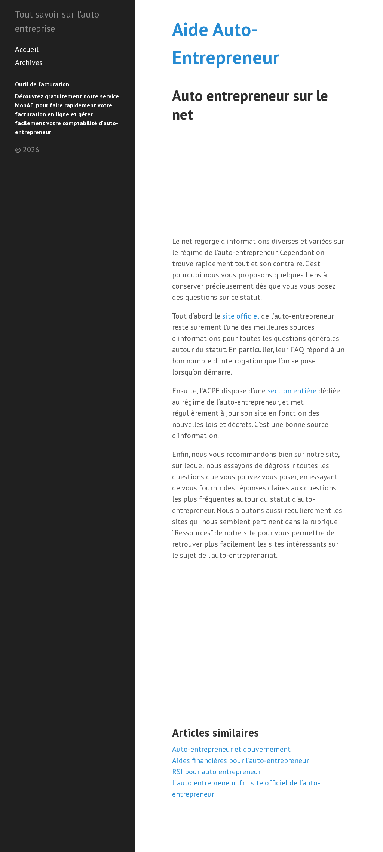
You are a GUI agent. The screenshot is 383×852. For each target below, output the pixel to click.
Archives (29, 62)
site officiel (240, 316)
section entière (291, 391)
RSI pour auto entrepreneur (216, 771)
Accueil (27, 49)
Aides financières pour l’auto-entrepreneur (240, 760)
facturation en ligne (42, 114)
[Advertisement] (259, 179)
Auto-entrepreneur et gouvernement (231, 749)
